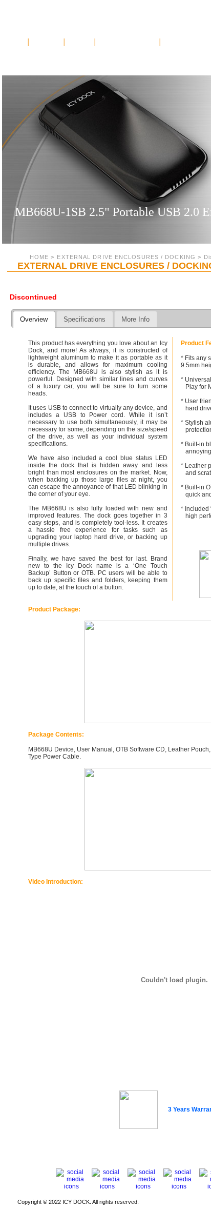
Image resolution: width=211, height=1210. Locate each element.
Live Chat (80, 42)
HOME (39, 257)
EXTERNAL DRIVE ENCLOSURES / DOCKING (126, 257)
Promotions (46, 42)
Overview (34, 319)
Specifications (85, 319)
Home (18, 42)
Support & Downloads (127, 42)
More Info (135, 319)
